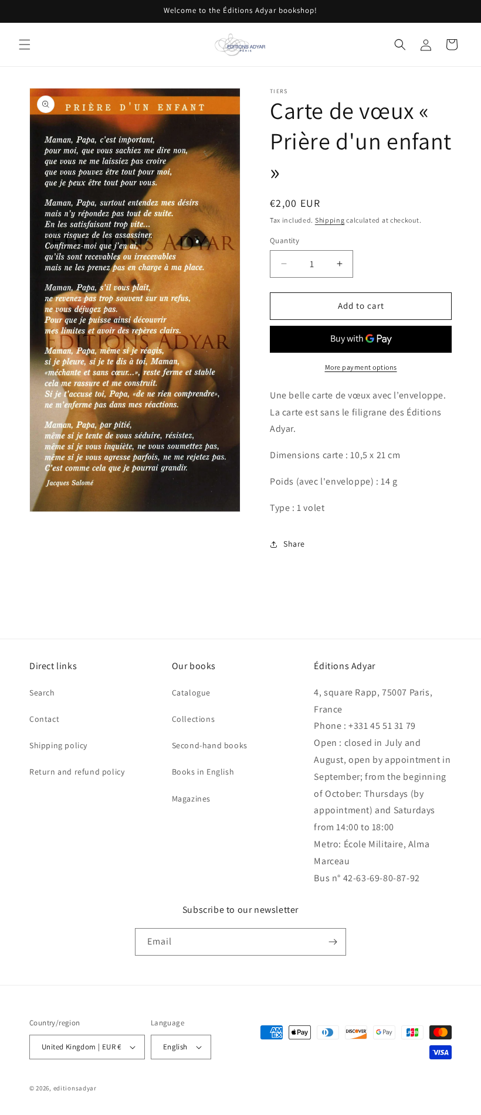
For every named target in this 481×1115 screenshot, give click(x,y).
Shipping (330, 220)
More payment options (361, 367)
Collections (193, 719)
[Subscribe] (332, 942)
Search (42, 692)
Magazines (191, 798)
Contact (44, 719)
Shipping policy (58, 745)
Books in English (203, 771)
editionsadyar (75, 1088)
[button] (25, 44)
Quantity (284, 240)
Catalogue (191, 692)
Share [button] (294, 543)
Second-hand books (210, 745)
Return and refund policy (76, 771)
